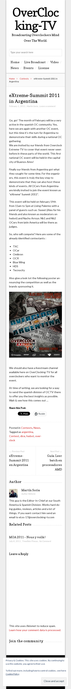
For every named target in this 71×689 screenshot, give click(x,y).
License (43, 68)
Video (54, 62)
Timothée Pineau (30, 541)
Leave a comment (47, 106)
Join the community (26, 641)
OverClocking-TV (35, 19)
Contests (24, 78)
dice (22, 436)
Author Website (28, 493)
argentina (27, 431)
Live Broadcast (35, 62)
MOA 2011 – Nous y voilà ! (27, 537)
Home (15, 62)
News (15, 68)
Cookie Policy (12, 674)
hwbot (30, 436)
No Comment (45, 541)
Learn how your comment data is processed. (35, 630)
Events (28, 68)
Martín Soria (32, 106)
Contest (14, 436)
